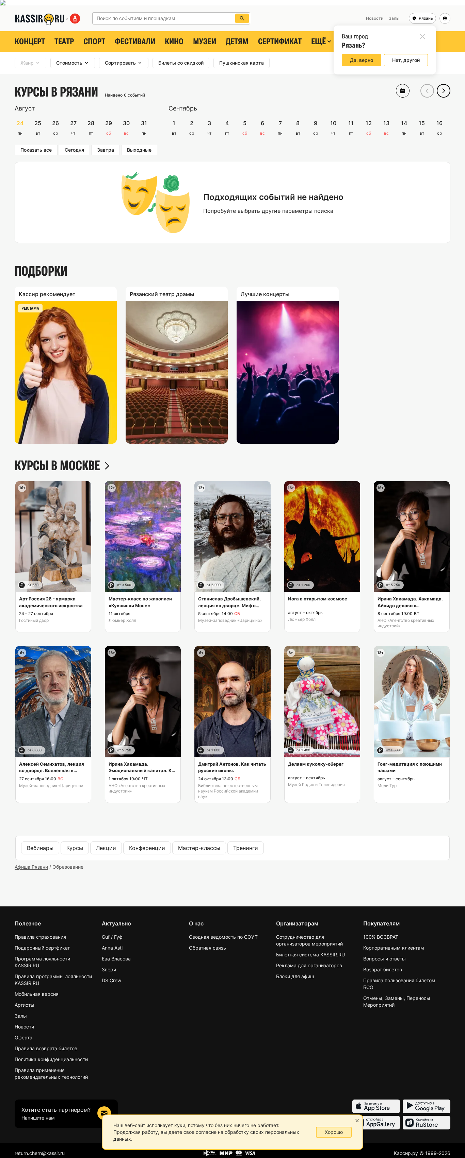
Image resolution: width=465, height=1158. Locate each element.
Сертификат (280, 41)
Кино (174, 41)
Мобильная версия (37, 994)
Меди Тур (387, 785)
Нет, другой (406, 60)
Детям (237, 41)
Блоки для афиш (295, 976)
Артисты (24, 1005)
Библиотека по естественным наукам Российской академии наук (228, 791)
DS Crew (111, 980)
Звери (109, 969)
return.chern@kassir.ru (40, 1153)
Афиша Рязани (31, 867)
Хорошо (334, 1132)
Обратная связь (207, 948)
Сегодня (74, 150)
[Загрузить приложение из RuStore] (426, 1122)
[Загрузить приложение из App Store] (376, 1106)
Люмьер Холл (122, 620)
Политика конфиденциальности (51, 1059)
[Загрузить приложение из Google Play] (426, 1106)
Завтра (105, 150)
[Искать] (242, 18)
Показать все (36, 150)
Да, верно (361, 60)
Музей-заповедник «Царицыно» (230, 620)
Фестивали (135, 41)
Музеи (204, 41)
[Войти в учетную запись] (444, 18)
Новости (24, 1026)
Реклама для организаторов (309, 965)
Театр (64, 41)
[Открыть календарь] (403, 91)
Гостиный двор (34, 620)
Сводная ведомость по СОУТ (223, 937)
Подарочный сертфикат (42, 948)
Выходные (139, 150)
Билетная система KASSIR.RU (310, 954)
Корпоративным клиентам (393, 948)
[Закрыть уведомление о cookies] (357, 1120)
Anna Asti (112, 948)
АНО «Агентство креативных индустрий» (406, 623)
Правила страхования (40, 937)
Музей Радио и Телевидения (316, 784)
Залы (21, 1016)
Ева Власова (116, 958)
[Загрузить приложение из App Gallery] (376, 1122)
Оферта (23, 1037)
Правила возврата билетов (46, 1048)
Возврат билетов (382, 969)
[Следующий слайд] (443, 91)
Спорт (94, 41)
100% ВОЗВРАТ (380, 937)
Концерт (30, 41)
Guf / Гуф (112, 937)
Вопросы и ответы (384, 958)
